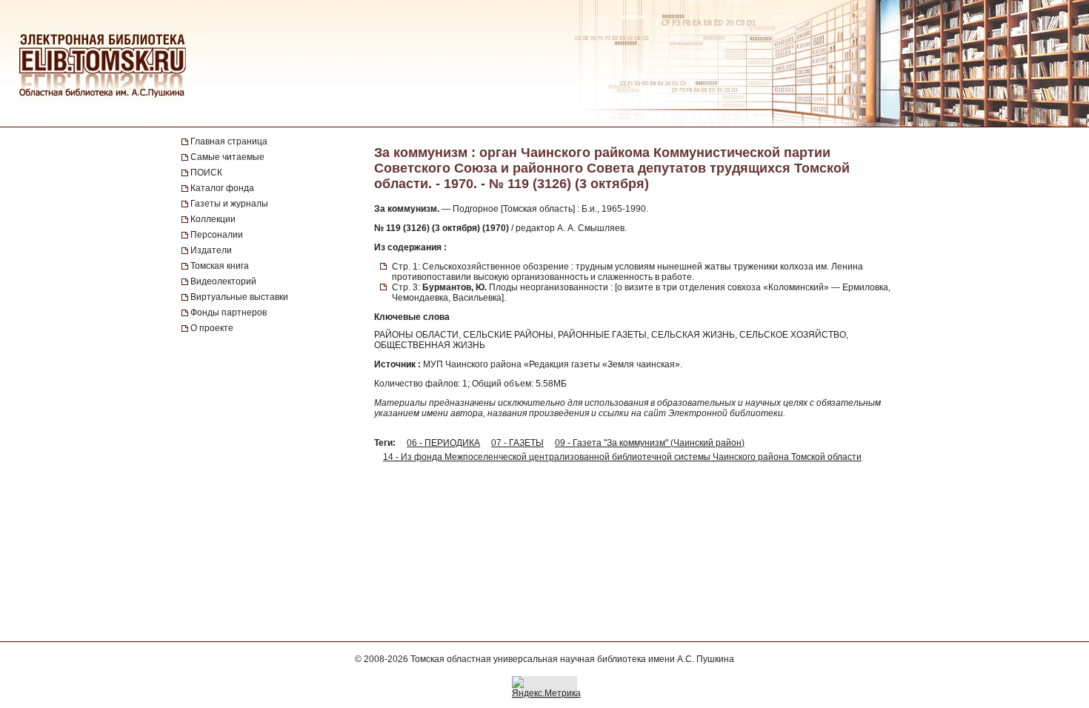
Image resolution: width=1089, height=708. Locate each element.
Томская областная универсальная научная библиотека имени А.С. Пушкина (572, 659)
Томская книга (219, 266)
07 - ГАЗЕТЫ (517, 443)
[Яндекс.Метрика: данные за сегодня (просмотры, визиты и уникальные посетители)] (546, 687)
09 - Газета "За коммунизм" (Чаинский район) (650, 443)
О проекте (211, 328)
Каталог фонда (222, 188)
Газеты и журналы (229, 203)
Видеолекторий (223, 281)
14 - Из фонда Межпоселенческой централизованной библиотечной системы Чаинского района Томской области (622, 457)
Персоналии (216, 235)
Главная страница (228, 141)
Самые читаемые (227, 157)
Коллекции (213, 219)
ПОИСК (206, 172)
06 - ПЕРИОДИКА (443, 443)
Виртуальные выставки (239, 297)
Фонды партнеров (228, 312)
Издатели (211, 250)
